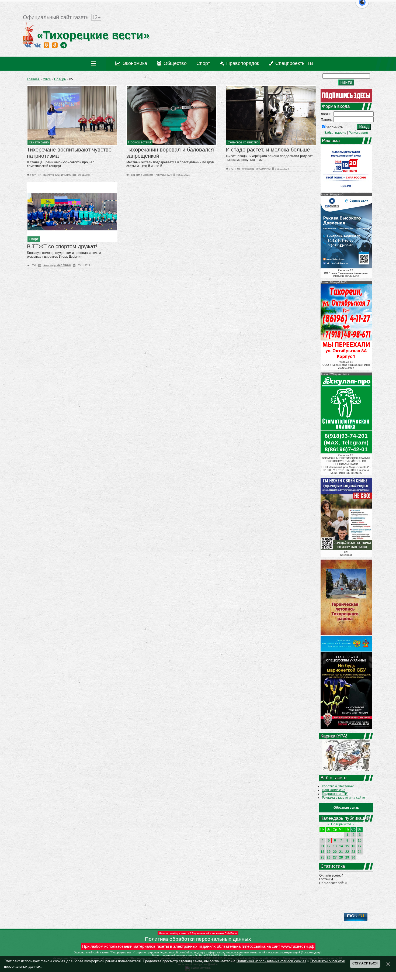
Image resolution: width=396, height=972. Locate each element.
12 (329, 846)
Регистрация (358, 133)
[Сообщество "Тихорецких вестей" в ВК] (37, 45)
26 (329, 857)
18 (322, 852)
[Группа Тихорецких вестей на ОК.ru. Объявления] (55, 45)
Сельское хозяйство (243, 142)
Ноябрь (60, 79)
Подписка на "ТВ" (335, 794)
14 (341, 846)
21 (341, 852)
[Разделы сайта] (94, 64)
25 (322, 857)
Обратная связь (346, 807)
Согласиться (365, 963)
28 (341, 857)
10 (360, 840)
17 (360, 846)
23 (353, 852)
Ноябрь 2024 (341, 824)
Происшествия (139, 142)
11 (322, 846)
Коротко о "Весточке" (338, 786)
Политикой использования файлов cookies (271, 961)
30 (353, 857)
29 (347, 857)
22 (347, 852)
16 (353, 846)
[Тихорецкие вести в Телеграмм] (63, 45)
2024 (47, 79)
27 (335, 857)
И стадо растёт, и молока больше (268, 150)
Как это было (39, 142)
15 (347, 846)
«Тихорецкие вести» (92, 35)
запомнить (334, 127)
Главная (33, 79)
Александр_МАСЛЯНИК (256, 168)
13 (335, 846)
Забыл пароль (335, 133)
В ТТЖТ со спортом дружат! (62, 246)
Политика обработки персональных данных (198, 939)
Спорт (34, 239)
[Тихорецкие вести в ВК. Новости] (28, 45)
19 (329, 852)
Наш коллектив (333, 790)
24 (360, 852)
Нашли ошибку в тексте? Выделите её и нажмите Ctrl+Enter (198, 933)
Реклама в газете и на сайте (343, 797)
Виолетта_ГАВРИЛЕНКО (57, 175)
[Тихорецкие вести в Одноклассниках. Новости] (46, 45)
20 (335, 852)
